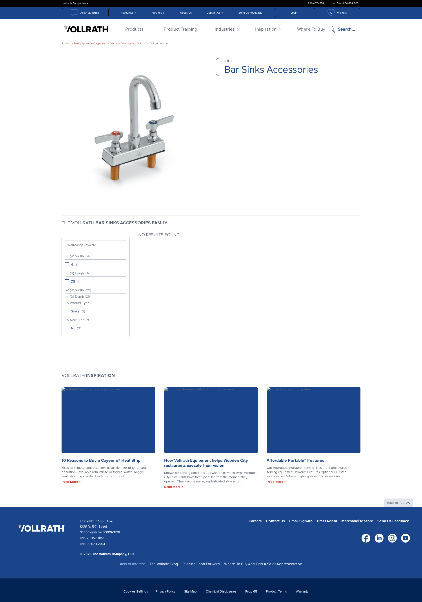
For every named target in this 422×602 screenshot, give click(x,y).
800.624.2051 (95, 544)
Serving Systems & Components (90, 43)
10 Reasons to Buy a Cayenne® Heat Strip (101, 460)
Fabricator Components (122, 43)
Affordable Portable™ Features (295, 460)
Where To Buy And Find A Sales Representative (263, 564)
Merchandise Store (357, 521)
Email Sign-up (300, 521)
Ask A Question (89, 12)
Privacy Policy (165, 591)
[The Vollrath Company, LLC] (41, 538)
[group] (95, 260)
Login (294, 13)
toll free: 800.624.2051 (346, 3)
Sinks (140, 43)
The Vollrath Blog (163, 564)
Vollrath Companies (74, 3)
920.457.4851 (316, 3)
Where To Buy (311, 29)
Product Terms (276, 591)
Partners (156, 13)
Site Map (190, 591)
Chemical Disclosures (221, 591)
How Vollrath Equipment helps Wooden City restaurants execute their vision (206, 463)
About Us (186, 13)
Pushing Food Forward (201, 564)
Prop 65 (251, 591)
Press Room (327, 521)
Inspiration (266, 29)
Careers (255, 521)
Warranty (302, 591)
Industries (225, 29)
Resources (127, 13)
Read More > (71, 482)
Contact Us (213, 13)
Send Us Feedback (250, 13)
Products (134, 29)
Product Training (180, 29)
